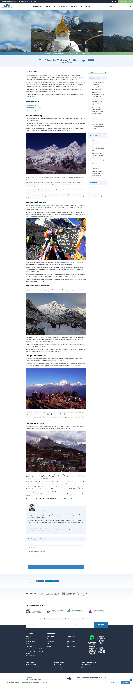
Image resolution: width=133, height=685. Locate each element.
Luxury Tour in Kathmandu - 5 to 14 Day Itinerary (97, 142)
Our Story (28, 644)
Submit (56, 567)
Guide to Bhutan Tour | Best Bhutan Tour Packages (98, 161)
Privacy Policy (71, 646)
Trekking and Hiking (62, 53)
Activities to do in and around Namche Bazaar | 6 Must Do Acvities (98, 173)
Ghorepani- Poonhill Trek (33, 358)
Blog (82, 6)
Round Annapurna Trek (46, 205)
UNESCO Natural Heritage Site (76, 489)
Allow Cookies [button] (125, 682)
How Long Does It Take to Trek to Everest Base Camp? (98, 126)
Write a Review (71, 641)
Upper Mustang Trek (66, 267)
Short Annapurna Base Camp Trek (65, 349)
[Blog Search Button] (105, 72)
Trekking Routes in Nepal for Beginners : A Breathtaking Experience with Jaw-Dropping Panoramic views (98, 86)
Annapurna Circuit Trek (33, 105)
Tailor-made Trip (124, 1)
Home (52, 53)
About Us (28, 636)
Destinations (50, 636)
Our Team (28, 639)
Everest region (56, 177)
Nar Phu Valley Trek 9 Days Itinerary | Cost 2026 (97, 103)
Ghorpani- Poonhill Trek (33, 109)
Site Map (49, 646)
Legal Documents (30, 641)
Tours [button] (54, 6)
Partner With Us (30, 646)
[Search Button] (130, 6)
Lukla (46, 128)
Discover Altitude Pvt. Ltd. (86, 679)
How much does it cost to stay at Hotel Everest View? (98, 148)
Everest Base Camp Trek (33, 104)
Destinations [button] (37, 6)
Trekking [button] (47, 6)
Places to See (95, 193)
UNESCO (52, 130)
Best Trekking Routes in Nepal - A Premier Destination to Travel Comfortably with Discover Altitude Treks (98, 111)
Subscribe (101, 625)
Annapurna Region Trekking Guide (96, 167)
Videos (69, 639)
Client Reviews (50, 641)
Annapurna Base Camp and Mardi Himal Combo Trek (98, 119)
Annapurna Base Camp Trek (34, 107)
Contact (88, 6)
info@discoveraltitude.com (69, 499)
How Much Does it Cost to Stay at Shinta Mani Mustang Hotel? (98, 155)
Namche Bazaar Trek (32, 110)
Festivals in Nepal (96, 187)
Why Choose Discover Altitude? (34, 649)
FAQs (68, 644)
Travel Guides (71, 636)
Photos (48, 639)
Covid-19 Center (30, 655)
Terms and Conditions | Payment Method (35, 652)
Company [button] (74, 6)
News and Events (96, 190)
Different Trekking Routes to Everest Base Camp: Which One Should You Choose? (98, 95)
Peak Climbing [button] (63, 6)
